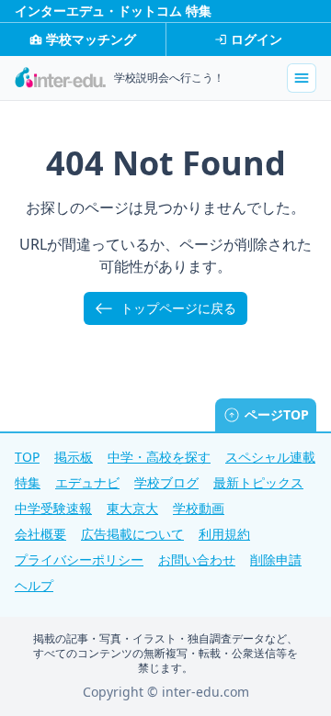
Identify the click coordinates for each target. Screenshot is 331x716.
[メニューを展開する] (301, 78)
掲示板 (73, 456)
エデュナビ (87, 482)
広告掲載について (132, 534)
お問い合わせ (196, 559)
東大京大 (132, 508)
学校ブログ (166, 482)
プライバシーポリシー (79, 559)
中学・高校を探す (159, 456)
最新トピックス (258, 482)
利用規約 (224, 534)
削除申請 (276, 559)
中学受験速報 (53, 508)
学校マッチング (91, 39)
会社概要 (40, 534)
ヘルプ (34, 585)
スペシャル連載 (270, 456)
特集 (27, 482)
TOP (27, 456)
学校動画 (198, 508)
